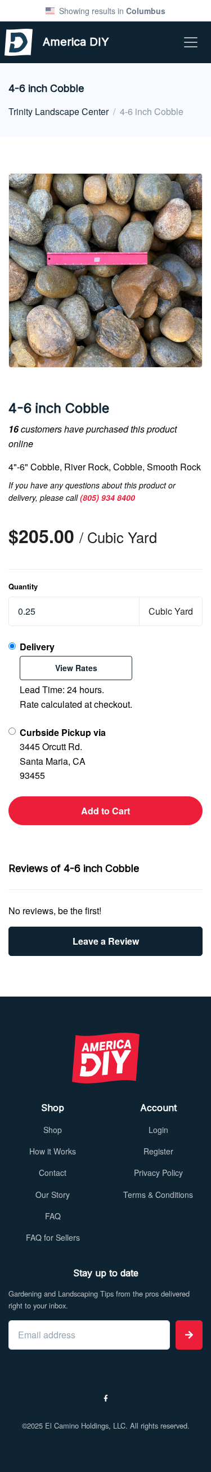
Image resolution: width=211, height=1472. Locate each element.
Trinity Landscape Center (58, 111)
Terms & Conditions (158, 1194)
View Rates (76, 667)
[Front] (105, 1058)
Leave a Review (106, 941)
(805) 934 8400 (107, 497)
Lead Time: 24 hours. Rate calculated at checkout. (76, 675)
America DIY (53, 42)
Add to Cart (105, 810)
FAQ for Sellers (53, 1237)
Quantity (23, 586)
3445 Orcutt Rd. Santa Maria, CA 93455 (63, 754)
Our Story (52, 1194)
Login (158, 1129)
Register (158, 1151)
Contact (52, 1172)
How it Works (52, 1151)
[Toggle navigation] (190, 42)
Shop (52, 1129)
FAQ (53, 1216)
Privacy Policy (158, 1172)
